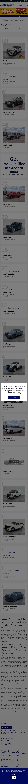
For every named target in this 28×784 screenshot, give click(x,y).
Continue (14, 397)
